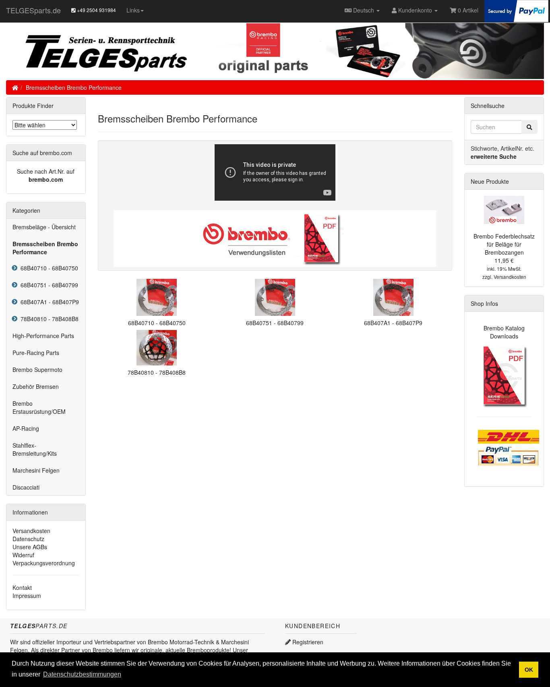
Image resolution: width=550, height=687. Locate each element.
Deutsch (364, 10)
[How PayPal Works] (516, 10)
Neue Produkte (490, 181)
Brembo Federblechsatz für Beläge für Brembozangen (504, 244)
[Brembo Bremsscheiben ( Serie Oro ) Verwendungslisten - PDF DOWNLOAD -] (275, 237)
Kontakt (22, 587)
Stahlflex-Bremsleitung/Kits (34, 449)
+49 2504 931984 (96, 9)
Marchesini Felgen (36, 470)
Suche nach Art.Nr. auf (45, 171)
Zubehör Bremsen (35, 386)
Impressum (26, 596)
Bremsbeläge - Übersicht (44, 227)
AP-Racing (25, 428)
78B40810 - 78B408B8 (48, 319)
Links (133, 10)
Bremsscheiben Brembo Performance (74, 87)
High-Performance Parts (43, 336)
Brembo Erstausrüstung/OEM (39, 407)
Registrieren (307, 642)
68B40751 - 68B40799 (47, 285)
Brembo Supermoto (37, 369)
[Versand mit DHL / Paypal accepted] (509, 447)
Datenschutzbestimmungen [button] (82, 674)
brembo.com (46, 179)
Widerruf (23, 555)
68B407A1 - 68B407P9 (48, 302)
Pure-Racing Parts (35, 353)
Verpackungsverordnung (43, 563)
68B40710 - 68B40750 (47, 268)
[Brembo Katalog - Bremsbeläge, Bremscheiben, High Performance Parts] (504, 376)
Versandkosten (31, 531)
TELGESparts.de (33, 10)
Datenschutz (28, 539)
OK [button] (529, 669)
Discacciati (25, 487)
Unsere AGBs (29, 547)
